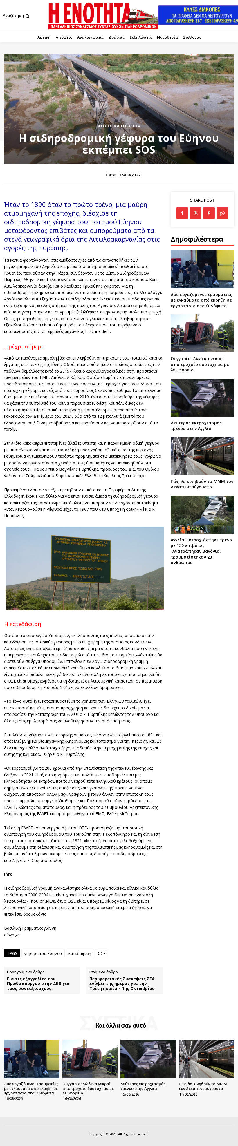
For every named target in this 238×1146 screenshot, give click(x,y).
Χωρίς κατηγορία (119, 126)
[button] (17, 16)
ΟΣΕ (102, 953)
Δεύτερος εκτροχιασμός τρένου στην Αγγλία (196, 425)
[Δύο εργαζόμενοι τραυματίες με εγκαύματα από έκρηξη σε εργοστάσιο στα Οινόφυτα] (202, 269)
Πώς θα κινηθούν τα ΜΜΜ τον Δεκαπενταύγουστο (202, 484)
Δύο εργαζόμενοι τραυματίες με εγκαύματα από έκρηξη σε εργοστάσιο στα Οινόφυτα (201, 300)
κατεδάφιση (79, 953)
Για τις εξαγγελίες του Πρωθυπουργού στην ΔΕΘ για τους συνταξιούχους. (38, 984)
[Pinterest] (209, 213)
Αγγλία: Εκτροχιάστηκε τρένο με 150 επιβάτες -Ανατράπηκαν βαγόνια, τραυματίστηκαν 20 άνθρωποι (201, 551)
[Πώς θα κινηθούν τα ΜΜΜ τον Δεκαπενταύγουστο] (202, 456)
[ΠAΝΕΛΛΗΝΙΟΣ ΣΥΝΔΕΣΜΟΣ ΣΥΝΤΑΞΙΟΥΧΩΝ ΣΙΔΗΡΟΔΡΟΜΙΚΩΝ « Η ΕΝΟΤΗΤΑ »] (103, 16)
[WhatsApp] (222, 213)
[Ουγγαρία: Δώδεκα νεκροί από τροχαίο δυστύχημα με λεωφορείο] (202, 333)
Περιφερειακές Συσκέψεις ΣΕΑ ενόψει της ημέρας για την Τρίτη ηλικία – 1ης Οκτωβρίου (122, 984)
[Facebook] (182, 213)
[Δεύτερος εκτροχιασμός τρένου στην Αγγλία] (202, 398)
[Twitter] (195, 213)
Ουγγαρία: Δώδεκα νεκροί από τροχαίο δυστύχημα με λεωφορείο (200, 364)
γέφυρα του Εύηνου (43, 953)
